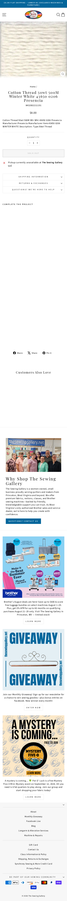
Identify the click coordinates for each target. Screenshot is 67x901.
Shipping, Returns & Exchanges (33, 858)
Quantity (33, 137)
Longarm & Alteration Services (33, 830)
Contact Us (33, 849)
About (33, 811)
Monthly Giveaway (33, 816)
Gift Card (33, 844)
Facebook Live (33, 821)
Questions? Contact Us (23, 521)
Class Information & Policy (33, 854)
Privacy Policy (33, 868)
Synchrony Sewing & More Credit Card (33, 863)
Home (33, 86)
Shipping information (34, 176)
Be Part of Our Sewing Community (33, 877)
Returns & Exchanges (33, 183)
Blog (33, 825)
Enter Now (33, 707)
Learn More (33, 621)
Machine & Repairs (33, 835)
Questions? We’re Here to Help (33, 189)
